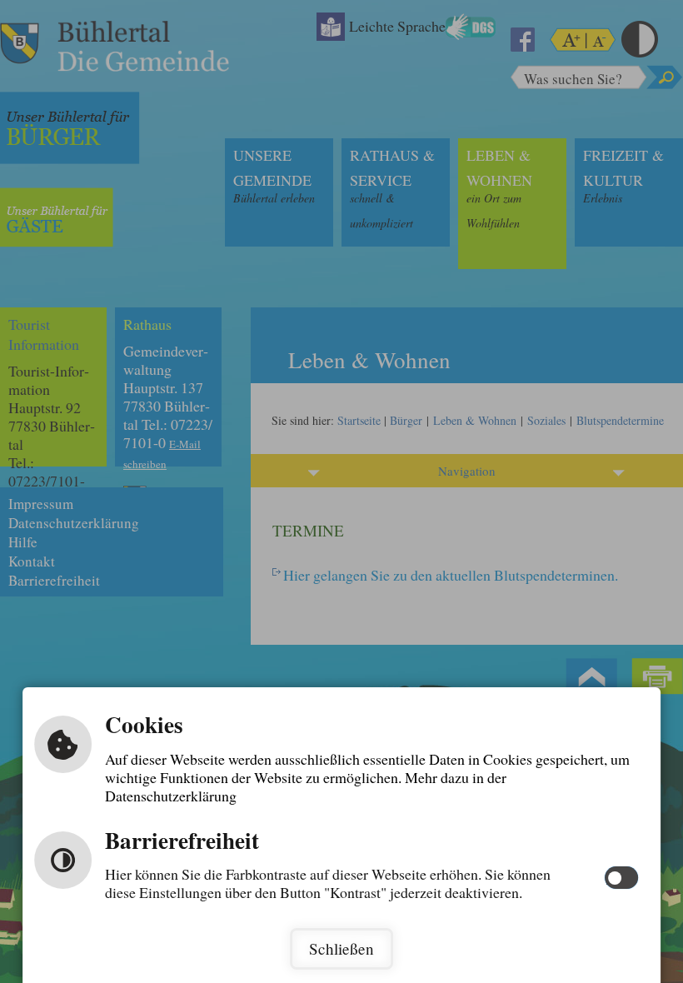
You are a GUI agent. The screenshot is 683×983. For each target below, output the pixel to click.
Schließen (341, 948)
